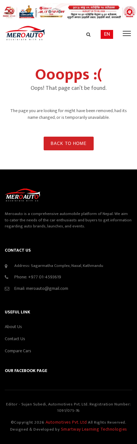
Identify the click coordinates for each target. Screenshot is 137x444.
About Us (13, 326)
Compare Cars (18, 350)
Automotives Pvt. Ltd (67, 422)
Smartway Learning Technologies (94, 429)
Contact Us (15, 338)
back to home (69, 143)
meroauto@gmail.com (47, 288)
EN (107, 34)
